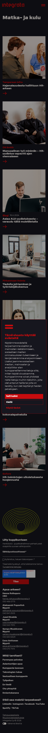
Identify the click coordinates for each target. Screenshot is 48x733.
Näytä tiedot (13, 408)
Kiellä (9, 402)
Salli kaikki (12, 396)
